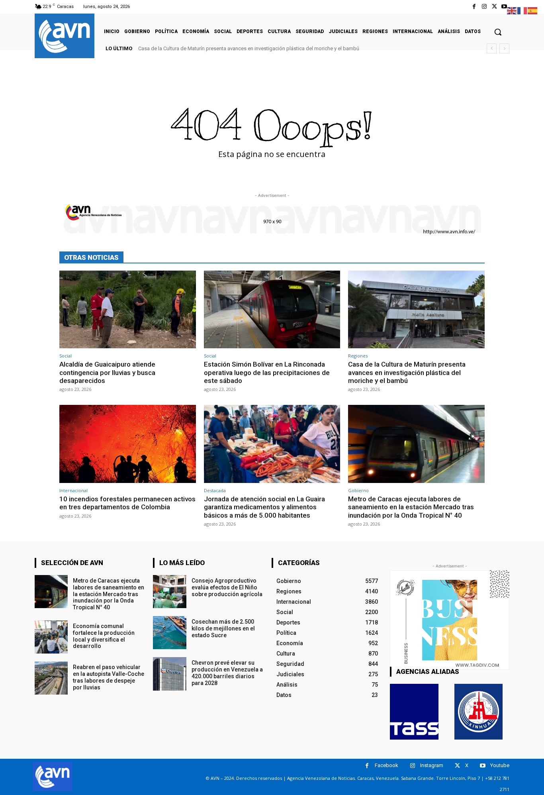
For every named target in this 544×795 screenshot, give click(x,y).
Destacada (215, 490)
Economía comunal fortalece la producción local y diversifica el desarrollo (104, 636)
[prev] (492, 48)
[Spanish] (533, 10)
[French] (522, 10)
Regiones (358, 355)
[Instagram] (484, 7)
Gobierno (358, 490)
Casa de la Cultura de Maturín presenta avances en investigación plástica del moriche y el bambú (248, 48)
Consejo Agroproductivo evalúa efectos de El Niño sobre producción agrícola (227, 587)
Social (65, 355)
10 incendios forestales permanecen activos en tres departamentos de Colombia (127, 503)
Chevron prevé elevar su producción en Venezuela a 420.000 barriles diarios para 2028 (227, 673)
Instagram (431, 765)
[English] (512, 10)
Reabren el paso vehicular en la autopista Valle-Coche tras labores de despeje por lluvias (108, 677)
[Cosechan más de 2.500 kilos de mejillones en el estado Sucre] (169, 632)
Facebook (386, 765)
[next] (504, 48)
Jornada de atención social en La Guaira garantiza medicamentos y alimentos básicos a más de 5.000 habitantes (264, 507)
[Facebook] (474, 7)
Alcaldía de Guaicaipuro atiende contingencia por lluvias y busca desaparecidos (107, 372)
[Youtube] (504, 7)
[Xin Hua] (478, 712)
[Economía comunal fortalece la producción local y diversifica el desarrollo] (51, 637)
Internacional (73, 490)
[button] (497, 31)
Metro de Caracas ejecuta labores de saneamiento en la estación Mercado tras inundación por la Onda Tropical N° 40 (411, 507)
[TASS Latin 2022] (414, 712)
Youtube (499, 765)
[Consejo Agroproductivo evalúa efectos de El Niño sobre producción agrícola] (169, 591)
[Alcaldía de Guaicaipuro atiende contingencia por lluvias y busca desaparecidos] (127, 309)
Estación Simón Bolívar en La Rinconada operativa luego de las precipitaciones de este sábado (267, 372)
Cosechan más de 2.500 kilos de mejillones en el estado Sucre (223, 628)
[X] (494, 7)
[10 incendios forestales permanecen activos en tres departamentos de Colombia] (127, 444)
